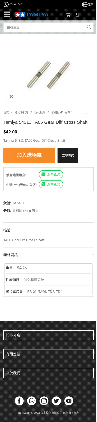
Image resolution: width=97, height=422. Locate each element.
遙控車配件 (22, 112)
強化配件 (40, 112)
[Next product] (91, 112)
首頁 (6, 112)
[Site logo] (32, 14)
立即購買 (68, 155)
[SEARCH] (89, 27)
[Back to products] (85, 112)
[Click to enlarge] (12, 97)
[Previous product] (80, 112)
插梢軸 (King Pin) (61, 112)
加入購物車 (29, 155)
